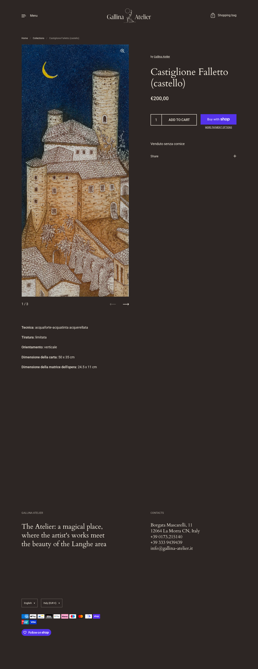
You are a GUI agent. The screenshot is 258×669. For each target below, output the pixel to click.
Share (154, 156)
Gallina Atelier (162, 56)
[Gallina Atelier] (129, 16)
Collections (38, 38)
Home (25, 38)
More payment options (218, 127)
